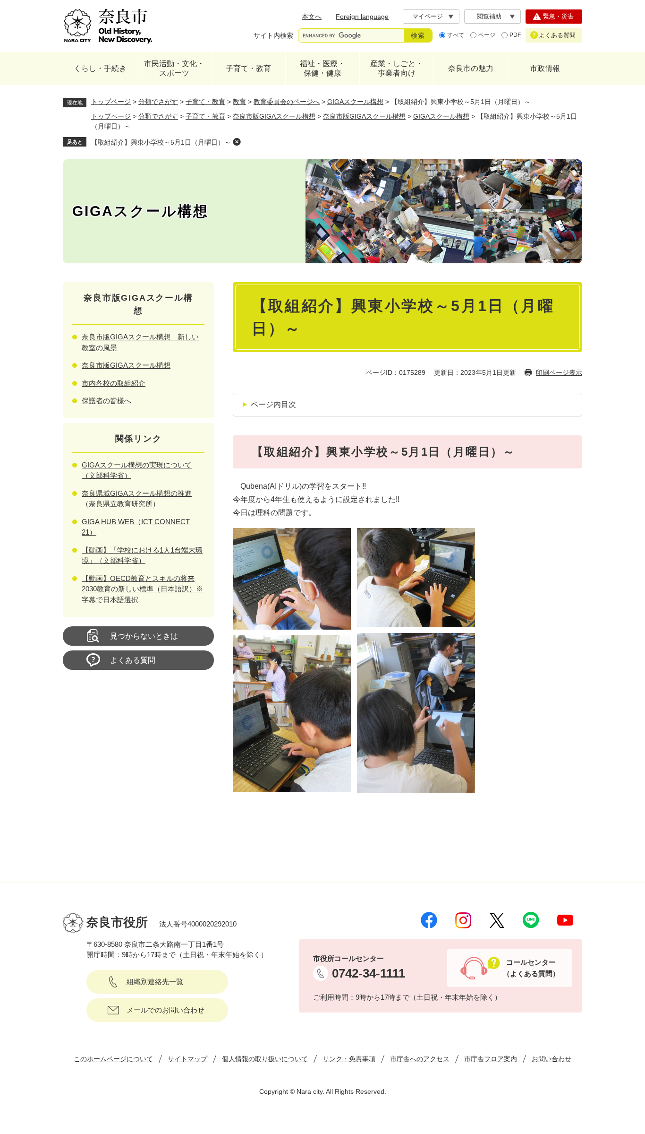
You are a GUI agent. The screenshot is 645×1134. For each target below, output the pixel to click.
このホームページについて (113, 1059)
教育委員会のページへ (287, 101)
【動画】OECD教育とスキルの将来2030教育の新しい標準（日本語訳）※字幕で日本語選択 (142, 589)
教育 (239, 101)
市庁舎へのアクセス (420, 1059)
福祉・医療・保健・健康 (322, 68)
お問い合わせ (551, 1059)
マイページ (427, 16)
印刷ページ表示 (559, 372)
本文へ (312, 16)
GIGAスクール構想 (355, 101)
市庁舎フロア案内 (490, 1059)
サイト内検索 (273, 35)
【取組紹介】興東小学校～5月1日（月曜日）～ (161, 142)
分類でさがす (158, 101)
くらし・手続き (100, 68)
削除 (236, 141)
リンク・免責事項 (348, 1059)
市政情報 (545, 68)
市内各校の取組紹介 (113, 383)
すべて (455, 35)
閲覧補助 (489, 16)
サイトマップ (187, 1059)
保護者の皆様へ (106, 401)
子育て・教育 (248, 68)
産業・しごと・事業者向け (396, 68)
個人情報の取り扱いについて (265, 1059)
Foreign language (362, 16)
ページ (486, 35)
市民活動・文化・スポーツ (174, 68)
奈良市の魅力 (470, 68)
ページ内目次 (273, 404)
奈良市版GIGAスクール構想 (274, 116)
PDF (515, 35)
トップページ (111, 101)
